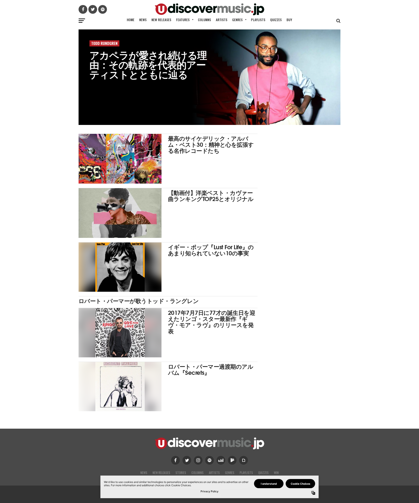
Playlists (258, 19)
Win (276, 472)
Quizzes (276, 19)
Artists (221, 19)
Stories (180, 472)
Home (130, 19)
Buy (289, 19)
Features (183, 19)
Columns (204, 19)
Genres (237, 19)
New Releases (161, 19)
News (143, 19)
